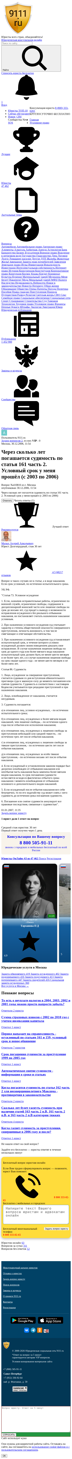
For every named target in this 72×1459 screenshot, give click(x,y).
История (14, 270)
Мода (25, 279)
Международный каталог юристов (20, 1268)
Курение (17, 276)
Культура (6, 276)
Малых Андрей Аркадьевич (17, 543)
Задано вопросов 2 (12, 440)
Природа (52, 291)
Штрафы (25, 307)
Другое (36, 258)
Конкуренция (27, 270)
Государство (29, 255)
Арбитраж (32, 249)
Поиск (42, 858)
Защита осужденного (45, 973)
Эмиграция (49, 307)
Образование (9, 288)
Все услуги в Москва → (15, 986)
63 (23, 1242)
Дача (55, 255)
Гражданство (44, 255)
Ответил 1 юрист (11, 1027)
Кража (35, 273)
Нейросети (39, 282)
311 (25, 1245)
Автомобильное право (30, 246)
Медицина (54, 276)
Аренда (42, 249)
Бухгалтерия (32, 252)
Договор (62, 255)
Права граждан (21, 291)
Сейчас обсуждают (19, 113)
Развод (21, 295)
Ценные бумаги (10, 307)
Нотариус (38, 285)
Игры (24, 264)
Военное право (49, 252)
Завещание (16, 261)
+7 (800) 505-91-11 (12, 1369)
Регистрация (54, 858)
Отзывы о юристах (12, 1273)
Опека (33, 288)
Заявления (60, 261)
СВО (57, 295)
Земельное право (11, 264)
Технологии (8, 304)
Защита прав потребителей (38, 261)
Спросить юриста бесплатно (17, 73)
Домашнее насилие (20, 258)
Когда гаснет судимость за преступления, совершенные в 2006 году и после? (31, 1129)
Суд (44, 301)
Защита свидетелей (36, 980)
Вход (4, 105)
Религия (31, 295)
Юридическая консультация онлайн (21, 40)
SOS (10, 122)
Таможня (52, 301)
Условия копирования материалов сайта (32, 1361)
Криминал (54, 273)
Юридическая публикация (16, 310)
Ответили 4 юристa (12, 1121)
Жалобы (52, 258)
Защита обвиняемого (15, 973)
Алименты (7, 249)
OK (4, 1456)
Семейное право (11, 298)
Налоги (62, 279)
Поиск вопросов (11, 1285)
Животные (63, 258)
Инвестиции (8, 267)
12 (28, 1248)
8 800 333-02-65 (12, 1234)
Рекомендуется (9, 529)
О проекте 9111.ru (12, 1296)
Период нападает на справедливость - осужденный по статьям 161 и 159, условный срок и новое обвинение (33, 1037)
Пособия (6, 291)
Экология (36, 307)
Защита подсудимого (39, 977)
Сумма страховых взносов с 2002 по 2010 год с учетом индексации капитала (35, 1019)
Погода (52, 288)
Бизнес (20, 252)
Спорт (5, 301)
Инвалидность (52, 264)
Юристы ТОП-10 (18, 110)
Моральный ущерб (40, 279)
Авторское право (52, 246)
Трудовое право (25, 304)
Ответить (7, 500)
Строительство (33, 301)
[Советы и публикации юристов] (18, 34)
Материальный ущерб (35, 276)
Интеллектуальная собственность (35, 267)
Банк (64, 249)
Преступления (38, 291)
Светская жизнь (45, 295)
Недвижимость (24, 282)
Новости (27, 285)
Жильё (5, 261)
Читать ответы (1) (24, 500)
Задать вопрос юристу (14, 813)
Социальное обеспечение (35, 298)
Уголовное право (44, 304)
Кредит (43, 273)
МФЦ (54, 279)
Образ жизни (51, 285)
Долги (5, 258)
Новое (14, 116)
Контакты (8, 1302)
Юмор (59, 307)
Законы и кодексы (12, 1290)
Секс (63, 295)
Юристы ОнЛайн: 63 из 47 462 (20, 858)
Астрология (54, 249)
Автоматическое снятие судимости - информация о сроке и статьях (27, 1072)
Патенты (42, 288)
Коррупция (15, 273)
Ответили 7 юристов (13, 1047)
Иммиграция (36, 264)
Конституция (43, 270)
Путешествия (9, 295)
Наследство (8, 282)
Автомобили (9, 246)
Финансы (60, 304)
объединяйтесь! (34, 37)
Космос (26, 273)
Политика (62, 288)
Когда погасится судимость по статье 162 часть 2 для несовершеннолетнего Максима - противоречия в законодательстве (35, 1091)
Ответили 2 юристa (12, 1010)
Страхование (17, 301)
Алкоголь (20, 249)
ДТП (44, 258)
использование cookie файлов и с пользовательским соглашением (35, 1448)
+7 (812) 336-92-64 (13, 1378)
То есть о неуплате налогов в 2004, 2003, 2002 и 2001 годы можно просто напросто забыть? (35, 1002)
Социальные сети (60, 298)
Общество (23, 288)
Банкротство (8, 252)
